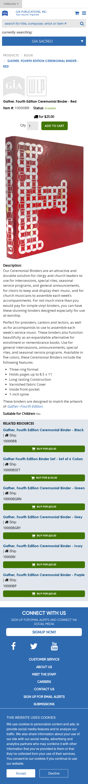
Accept (21, 773)
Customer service (44, 659)
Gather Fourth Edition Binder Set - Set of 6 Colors (43, 459)
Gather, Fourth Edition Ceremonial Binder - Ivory (43, 546)
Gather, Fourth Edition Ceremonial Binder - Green (44, 488)
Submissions (44, 704)
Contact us (44, 689)
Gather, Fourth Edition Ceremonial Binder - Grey (42, 517)
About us (44, 667)
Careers (44, 682)
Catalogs (10, 3)
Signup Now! (44, 632)
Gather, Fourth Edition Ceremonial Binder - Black (43, 430)
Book (28, 55)
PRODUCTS (11, 55)
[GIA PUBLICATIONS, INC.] (4, 12)
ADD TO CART (54, 126)
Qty (23, 125)
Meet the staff (44, 674)
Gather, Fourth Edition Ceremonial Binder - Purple (44, 575)
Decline (54, 773)
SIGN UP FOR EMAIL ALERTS (44, 697)
